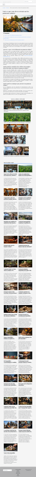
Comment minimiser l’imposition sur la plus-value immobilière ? (25, 270)
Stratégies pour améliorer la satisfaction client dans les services (16, 156)
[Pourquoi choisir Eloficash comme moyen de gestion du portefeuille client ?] (25, 424)
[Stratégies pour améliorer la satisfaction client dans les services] (16, 150)
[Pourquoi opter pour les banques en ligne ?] (10, 239)
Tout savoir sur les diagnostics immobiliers (25, 384)
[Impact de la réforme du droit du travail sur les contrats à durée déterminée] (18, 104)
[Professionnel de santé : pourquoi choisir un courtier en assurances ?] (25, 355)
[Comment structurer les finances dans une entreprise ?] (25, 239)
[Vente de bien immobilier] (10, 447)
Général (7, 7)
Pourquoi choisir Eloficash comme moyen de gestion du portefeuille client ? (25, 432)
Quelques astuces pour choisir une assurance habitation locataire (10, 316)
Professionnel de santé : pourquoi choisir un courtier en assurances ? (25, 362)
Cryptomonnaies (18, 469)
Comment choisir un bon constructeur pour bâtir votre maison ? (10, 408)
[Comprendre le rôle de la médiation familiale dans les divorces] (16, 128)
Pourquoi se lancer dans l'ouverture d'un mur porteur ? (10, 292)
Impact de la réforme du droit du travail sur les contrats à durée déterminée (16, 111)
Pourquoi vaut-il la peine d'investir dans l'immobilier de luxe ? (10, 385)
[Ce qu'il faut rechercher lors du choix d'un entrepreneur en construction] (10, 424)
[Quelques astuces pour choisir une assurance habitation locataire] (10, 308)
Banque (18, 470)
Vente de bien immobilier (9, 453)
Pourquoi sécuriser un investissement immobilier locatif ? (24, 316)
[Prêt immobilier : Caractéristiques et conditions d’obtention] (10, 355)
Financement (18, 473)
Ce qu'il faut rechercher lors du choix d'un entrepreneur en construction (10, 432)
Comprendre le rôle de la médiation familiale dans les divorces (16, 133)
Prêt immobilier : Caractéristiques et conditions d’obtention (10, 362)
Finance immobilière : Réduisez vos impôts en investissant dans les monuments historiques (9, 339)
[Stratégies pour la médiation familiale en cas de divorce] (15, 139)
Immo (18, 474)
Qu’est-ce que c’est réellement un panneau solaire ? (13, 35)
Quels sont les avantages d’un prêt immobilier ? (25, 338)
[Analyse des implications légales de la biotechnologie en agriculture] (17, 117)
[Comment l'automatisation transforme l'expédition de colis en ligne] (25, 215)
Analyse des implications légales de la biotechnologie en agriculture (17, 122)
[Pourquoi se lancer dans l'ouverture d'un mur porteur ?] (10, 286)
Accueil (4, 7)
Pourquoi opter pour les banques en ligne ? (9, 246)
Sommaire (6, 33)
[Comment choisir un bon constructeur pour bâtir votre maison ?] (10, 400)
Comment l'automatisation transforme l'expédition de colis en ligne (24, 223)
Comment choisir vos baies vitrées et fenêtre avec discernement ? (10, 270)
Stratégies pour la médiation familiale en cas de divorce (15, 144)
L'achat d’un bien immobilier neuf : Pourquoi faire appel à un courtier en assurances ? (25, 408)
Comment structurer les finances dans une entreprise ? (25, 246)
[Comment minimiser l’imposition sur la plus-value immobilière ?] (25, 263)
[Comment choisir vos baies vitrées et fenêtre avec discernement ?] (10, 263)
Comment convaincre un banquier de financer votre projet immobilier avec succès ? (25, 293)
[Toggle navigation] (4, 4)
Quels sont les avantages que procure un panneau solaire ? (14, 39)
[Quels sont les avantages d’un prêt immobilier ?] (25, 331)
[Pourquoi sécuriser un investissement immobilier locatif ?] (25, 308)
